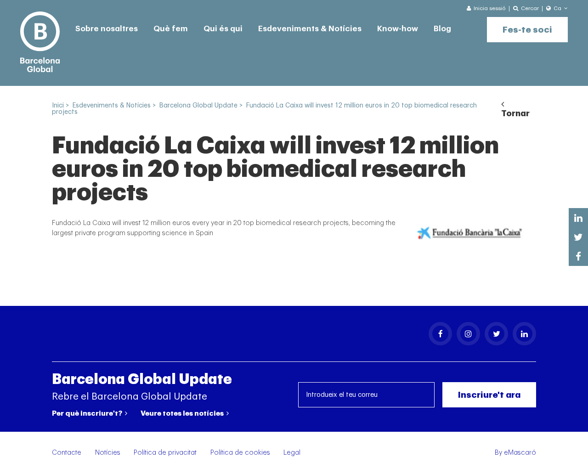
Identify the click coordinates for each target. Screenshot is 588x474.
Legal (291, 452)
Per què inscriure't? (88, 413)
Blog (442, 29)
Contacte (66, 452)
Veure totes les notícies (183, 413)
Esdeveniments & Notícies (310, 29)
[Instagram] (468, 333)
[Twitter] (496, 333)
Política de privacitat (165, 452)
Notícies (107, 452)
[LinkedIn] (524, 333)
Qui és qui (223, 29)
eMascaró (520, 452)
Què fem (170, 29)
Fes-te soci (527, 29)
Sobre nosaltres (106, 29)
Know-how (397, 29)
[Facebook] (440, 333)
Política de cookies (240, 452)
